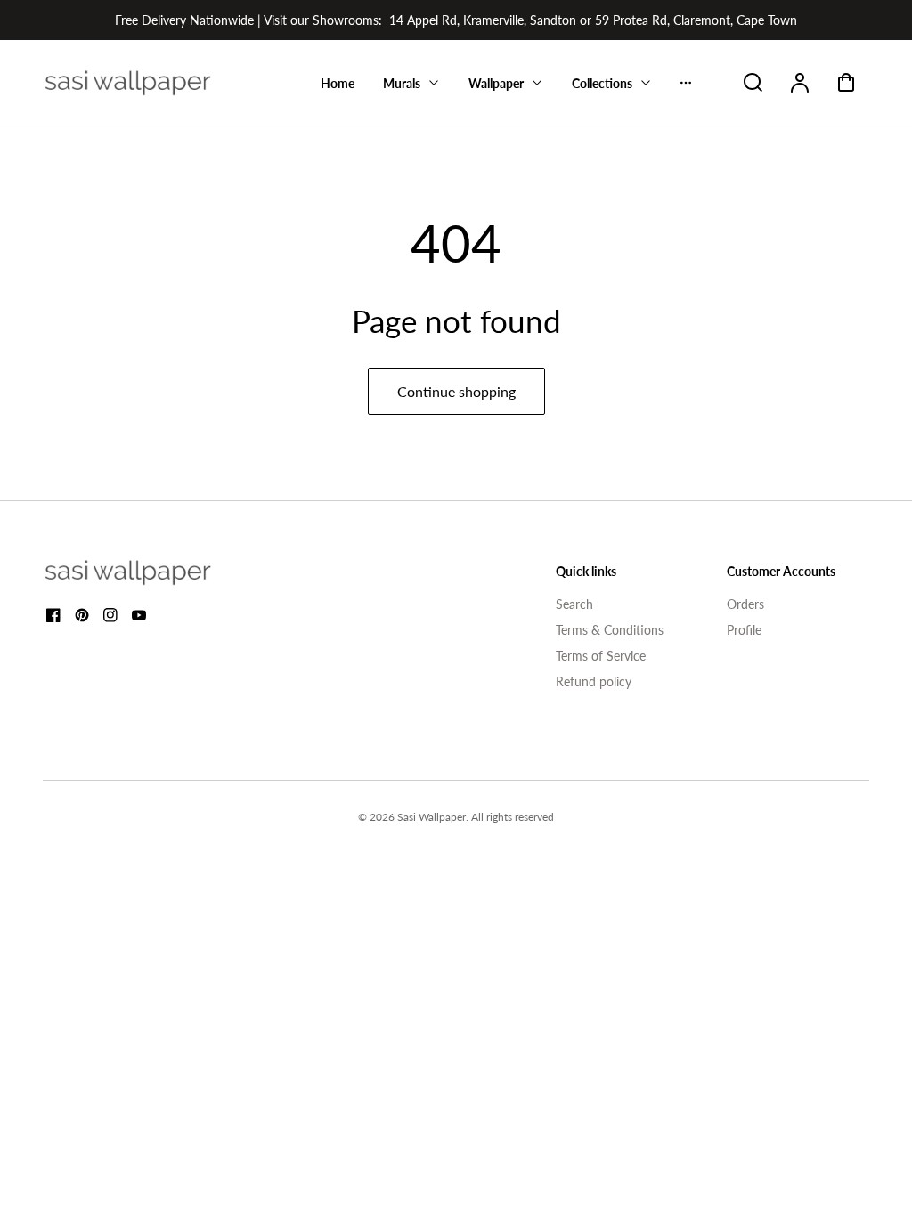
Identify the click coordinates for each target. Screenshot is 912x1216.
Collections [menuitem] (602, 83)
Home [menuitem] (337, 83)
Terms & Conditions (610, 629)
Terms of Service (601, 655)
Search (574, 604)
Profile (744, 629)
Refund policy (593, 681)
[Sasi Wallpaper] (149, 572)
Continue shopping (456, 391)
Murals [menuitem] (401, 83)
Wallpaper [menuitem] (496, 83)
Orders (745, 604)
